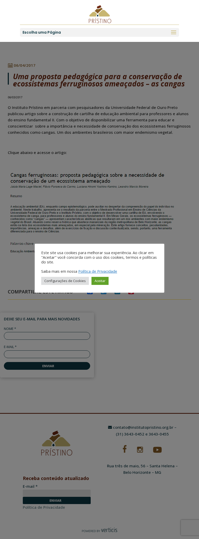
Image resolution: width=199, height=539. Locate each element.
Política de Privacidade (97, 271)
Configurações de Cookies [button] (65, 280)
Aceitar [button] (100, 280)
